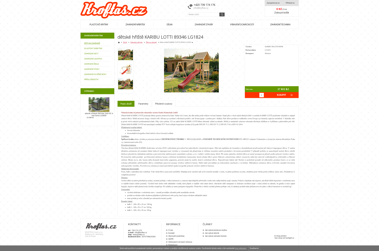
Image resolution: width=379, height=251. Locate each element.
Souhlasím (254, 248)
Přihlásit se (290, 3)
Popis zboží (126, 103)
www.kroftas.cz (139, 235)
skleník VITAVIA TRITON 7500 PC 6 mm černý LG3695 (99, 114)
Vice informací (240, 248)
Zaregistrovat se (273, 3)
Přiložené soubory (163, 103)
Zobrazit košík (281, 12)
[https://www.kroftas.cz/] (132, 10)
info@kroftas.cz (201, 8)
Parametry (143, 103)
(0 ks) (281, 9)
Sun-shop (278, 238)
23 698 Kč (90, 117)
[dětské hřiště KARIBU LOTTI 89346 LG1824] (191, 69)
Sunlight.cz (289, 238)
